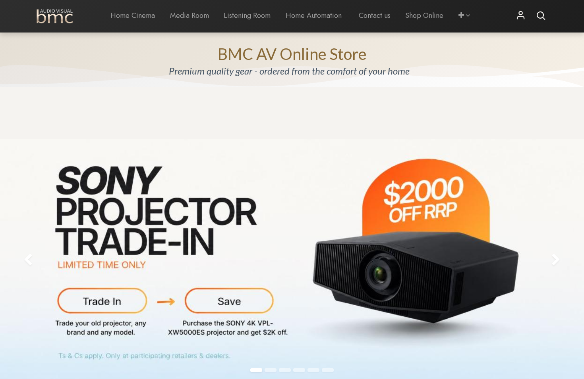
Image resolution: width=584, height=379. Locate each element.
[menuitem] (133, 15)
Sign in (521, 16)
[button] (464, 15)
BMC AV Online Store (292, 53)
